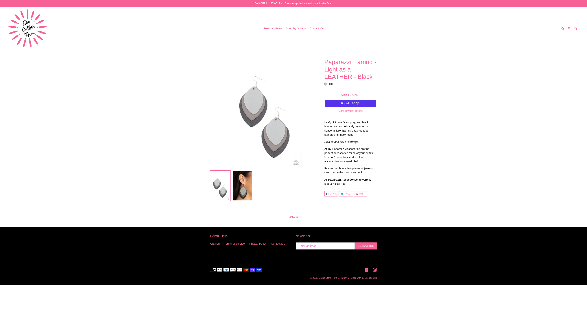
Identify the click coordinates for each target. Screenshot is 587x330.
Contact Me (278, 243)
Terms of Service (234, 243)
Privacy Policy (257, 243)
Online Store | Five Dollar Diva (334, 278)
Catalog (215, 243)
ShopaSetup (371, 278)
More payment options (351, 111)
